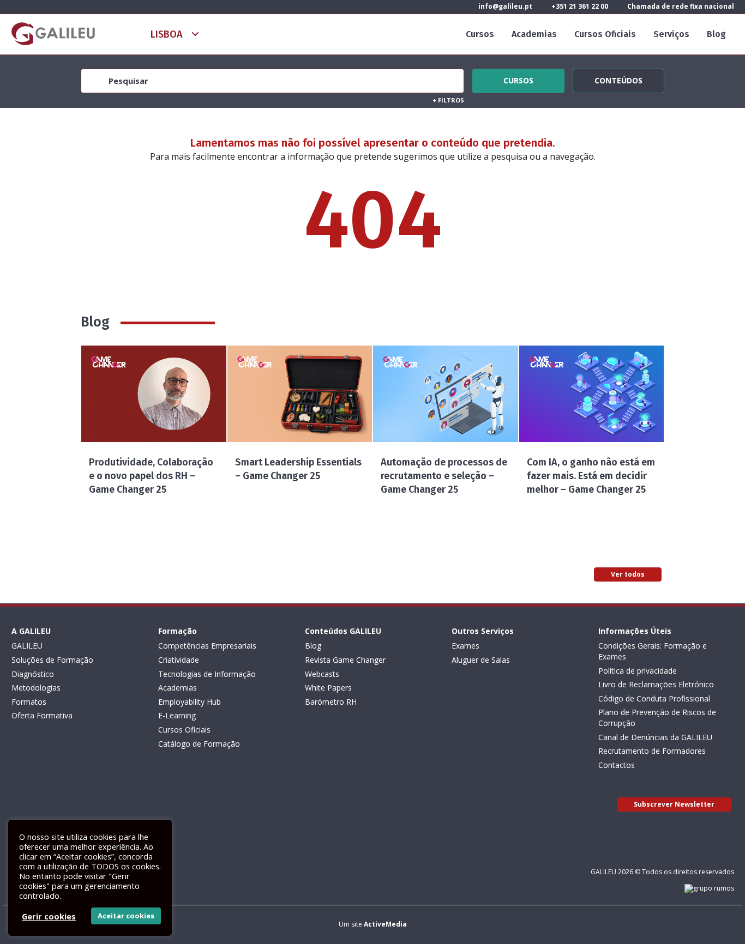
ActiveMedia (385, 924)
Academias (534, 34)
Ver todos (628, 574)
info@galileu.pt (504, 6)
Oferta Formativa (42, 715)
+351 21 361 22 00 (579, 6)
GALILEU (27, 645)
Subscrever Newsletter (674, 804)
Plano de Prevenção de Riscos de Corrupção (657, 717)
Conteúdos (618, 79)
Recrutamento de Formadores (652, 751)
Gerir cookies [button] (49, 916)
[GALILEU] (53, 33)
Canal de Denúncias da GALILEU (655, 737)
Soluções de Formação (52, 660)
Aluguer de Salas (481, 660)
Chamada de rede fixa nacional (680, 6)
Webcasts (322, 674)
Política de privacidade (637, 670)
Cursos (480, 34)
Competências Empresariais (207, 645)
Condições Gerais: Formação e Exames (652, 651)
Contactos (616, 765)
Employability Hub (189, 702)
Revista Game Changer (345, 660)
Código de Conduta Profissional (654, 698)
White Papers (328, 687)
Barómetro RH (331, 702)
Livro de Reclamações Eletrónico (656, 684)
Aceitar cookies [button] (126, 916)
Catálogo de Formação (199, 744)
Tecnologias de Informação (207, 674)
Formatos (28, 702)
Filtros (448, 100)
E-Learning (177, 715)
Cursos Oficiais (605, 34)
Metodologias (36, 687)
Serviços (671, 34)
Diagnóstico (32, 674)
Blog (716, 34)
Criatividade (178, 660)
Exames (465, 645)
